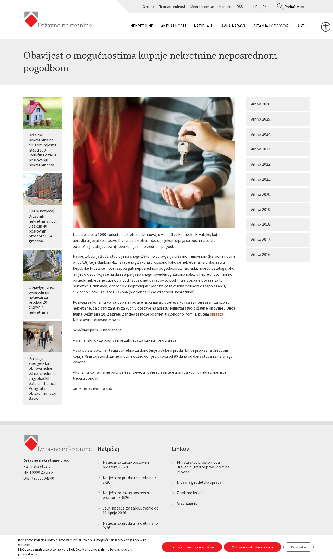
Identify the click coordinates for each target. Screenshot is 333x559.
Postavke (298, 547)
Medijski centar (202, 6)
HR (255, 6)
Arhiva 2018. (261, 224)
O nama (148, 6)
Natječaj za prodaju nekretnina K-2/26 (130, 525)
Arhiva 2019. (261, 209)
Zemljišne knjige (190, 492)
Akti (302, 25)
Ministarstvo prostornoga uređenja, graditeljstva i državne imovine (203, 467)
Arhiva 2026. (261, 104)
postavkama (27, 554)
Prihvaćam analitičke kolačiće (192, 547)
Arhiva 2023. (261, 149)
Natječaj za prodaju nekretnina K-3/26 (130, 480)
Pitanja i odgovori (271, 25)
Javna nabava (233, 25)
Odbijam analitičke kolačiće (252, 547)
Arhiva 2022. (261, 164)
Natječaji (203, 25)
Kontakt (225, 6)
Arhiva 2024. (261, 134)
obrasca (216, 314)
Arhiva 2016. (261, 254)
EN (265, 6)
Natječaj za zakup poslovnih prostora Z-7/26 (126, 464)
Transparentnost (172, 6)
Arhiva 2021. (261, 179)
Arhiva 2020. (261, 194)
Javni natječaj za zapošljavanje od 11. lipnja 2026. (130, 510)
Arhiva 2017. (261, 239)
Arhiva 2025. (261, 119)
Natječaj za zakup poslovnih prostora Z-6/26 (126, 495)
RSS (240, 6)
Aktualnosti (173, 25)
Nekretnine (141, 25)
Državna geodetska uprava (199, 482)
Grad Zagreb (187, 503)
